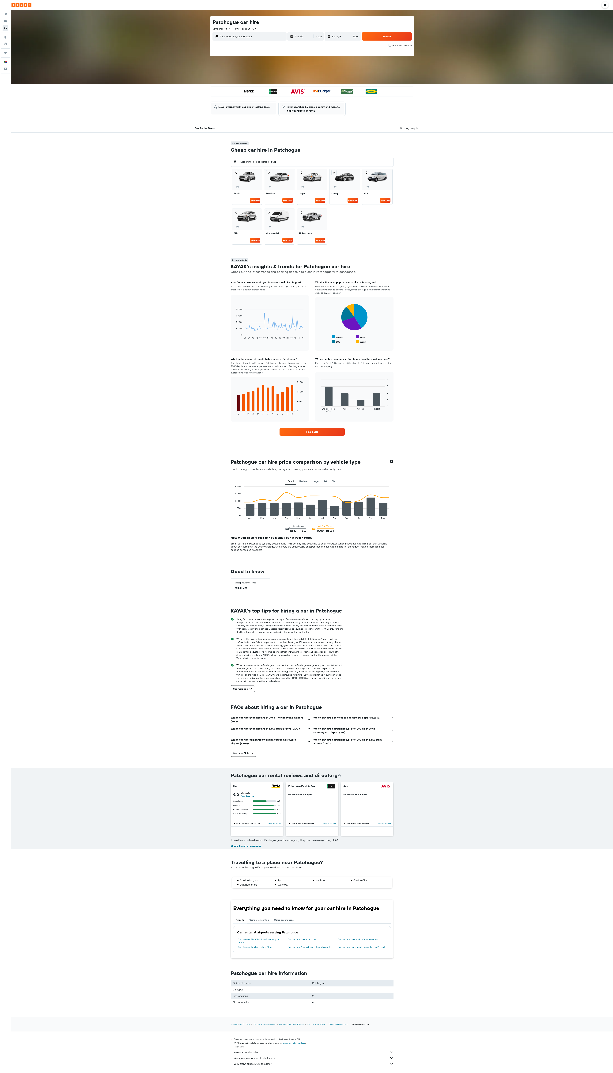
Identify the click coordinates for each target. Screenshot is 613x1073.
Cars (248, 1024)
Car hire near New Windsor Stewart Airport (309, 947)
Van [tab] (334, 481)
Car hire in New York (316, 1024)
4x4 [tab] (325, 481)
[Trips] (5, 53)
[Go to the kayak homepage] (21, 5)
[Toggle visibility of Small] (360, 337)
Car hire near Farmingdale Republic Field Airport (361, 947)
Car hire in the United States (291, 1024)
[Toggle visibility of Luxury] (361, 341)
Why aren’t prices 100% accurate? (253, 1063)
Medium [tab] (303, 481)
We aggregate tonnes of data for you (254, 1058)
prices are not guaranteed (294, 1043)
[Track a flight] (5, 44)
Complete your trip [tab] (259, 919)
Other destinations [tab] (284, 919)
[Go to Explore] (5, 37)
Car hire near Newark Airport (302, 939)
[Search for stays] (5, 21)
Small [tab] (291, 481)
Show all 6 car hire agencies (246, 846)
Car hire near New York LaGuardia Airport (358, 939)
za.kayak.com (236, 1024)
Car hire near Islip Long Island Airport (256, 947)
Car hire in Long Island (338, 1024)
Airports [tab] (240, 919)
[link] (312, 432)
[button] (5, 4)
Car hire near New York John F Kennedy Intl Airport (259, 941)
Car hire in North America (264, 1024)
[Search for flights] (5, 14)
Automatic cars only (402, 45)
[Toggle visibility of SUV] (336, 341)
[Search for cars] (5, 28)
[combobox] (221, 28)
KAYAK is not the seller (246, 1052)
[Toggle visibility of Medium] (337, 337)
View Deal (255, 200)
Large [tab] (315, 481)
